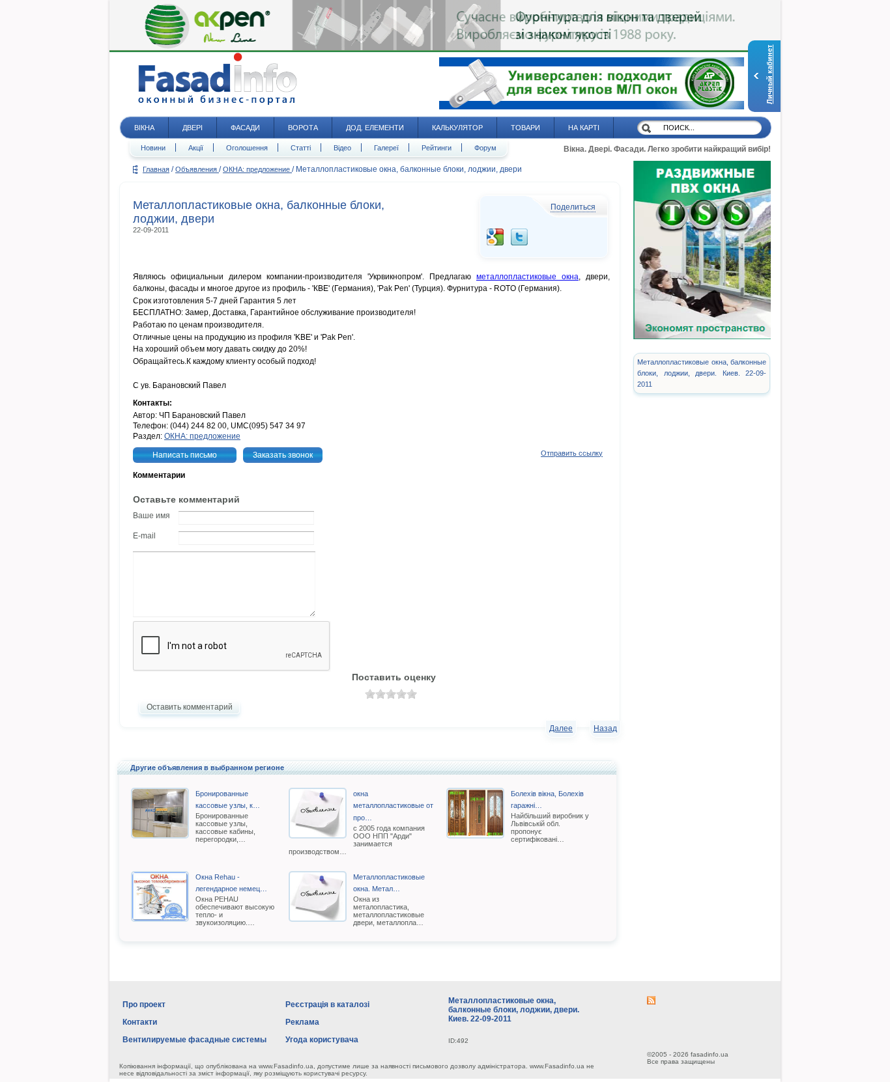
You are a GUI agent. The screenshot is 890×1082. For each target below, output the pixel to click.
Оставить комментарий (190, 707)
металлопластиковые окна (527, 276)
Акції (195, 148)
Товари (525, 128)
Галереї (386, 148)
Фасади (245, 128)
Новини (153, 148)
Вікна (144, 128)
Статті (301, 148)
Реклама (302, 1022)
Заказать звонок (283, 455)
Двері (192, 128)
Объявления (197, 169)
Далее (561, 728)
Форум (485, 148)
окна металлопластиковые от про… (393, 806)
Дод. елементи (375, 128)
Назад (605, 728)
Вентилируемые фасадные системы (194, 1039)
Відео (342, 148)
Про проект (143, 1004)
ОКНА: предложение (257, 169)
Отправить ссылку (572, 453)
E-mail (144, 535)
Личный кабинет (769, 74)
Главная (156, 169)
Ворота (303, 128)
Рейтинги (437, 148)
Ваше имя (151, 515)
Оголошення (247, 148)
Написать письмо (184, 455)
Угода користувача (321, 1039)
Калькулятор (457, 128)
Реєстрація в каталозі (327, 1004)
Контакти (139, 1022)
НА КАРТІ (583, 128)
